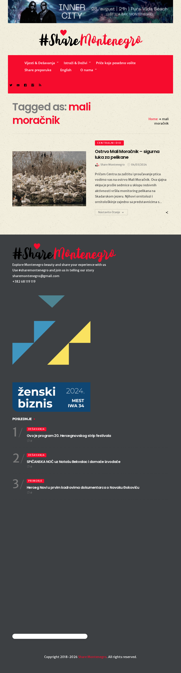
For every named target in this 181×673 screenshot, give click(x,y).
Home (153, 119)
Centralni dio (109, 142)
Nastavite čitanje (109, 212)
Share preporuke (38, 70)
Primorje (35, 480)
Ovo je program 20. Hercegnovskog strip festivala (69, 435)
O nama (86, 70)
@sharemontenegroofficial (31, 636)
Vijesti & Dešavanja (40, 63)
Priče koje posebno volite (116, 63)
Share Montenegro (92, 657)
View (46, 179)
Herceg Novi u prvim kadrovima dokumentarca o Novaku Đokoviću (83, 487)
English (66, 70)
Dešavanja (36, 429)
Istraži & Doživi (75, 63)
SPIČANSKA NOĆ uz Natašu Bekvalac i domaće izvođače (73, 461)
